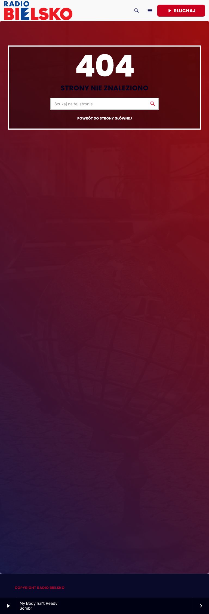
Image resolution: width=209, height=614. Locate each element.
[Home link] (38, 10)
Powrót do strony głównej (104, 118)
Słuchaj (181, 10)
